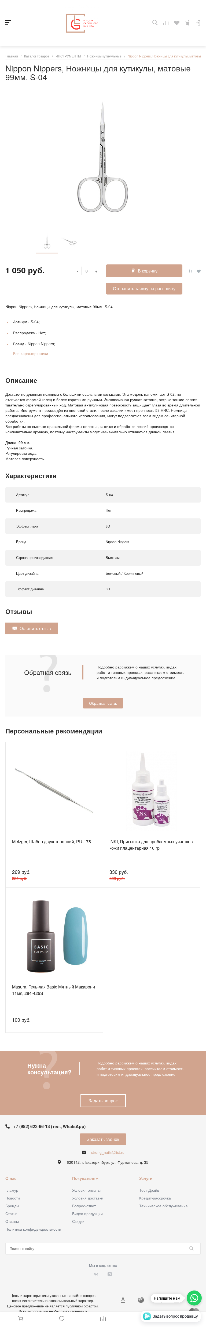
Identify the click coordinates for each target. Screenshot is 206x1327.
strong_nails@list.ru (107, 1152)
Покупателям (85, 1178)
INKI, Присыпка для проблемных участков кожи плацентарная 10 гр (151, 844)
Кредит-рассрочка (155, 1198)
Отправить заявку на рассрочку (144, 288)
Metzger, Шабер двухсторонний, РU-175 (51, 841)
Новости (12, 1198)
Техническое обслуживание (163, 1205)
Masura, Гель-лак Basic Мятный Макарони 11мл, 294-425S (53, 990)
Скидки (78, 1221)
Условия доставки (87, 1198)
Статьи (11, 1213)
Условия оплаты (86, 1190)
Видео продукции (87, 1213)
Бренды (12, 1205)
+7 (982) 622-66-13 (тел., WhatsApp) (49, 1126)
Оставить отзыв (35, 628)
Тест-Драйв (149, 1190)
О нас (10, 1178)
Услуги (145, 1178)
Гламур (11, 1190)
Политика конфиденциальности (33, 1229)
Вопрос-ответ (84, 1205)
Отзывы (12, 1221)
